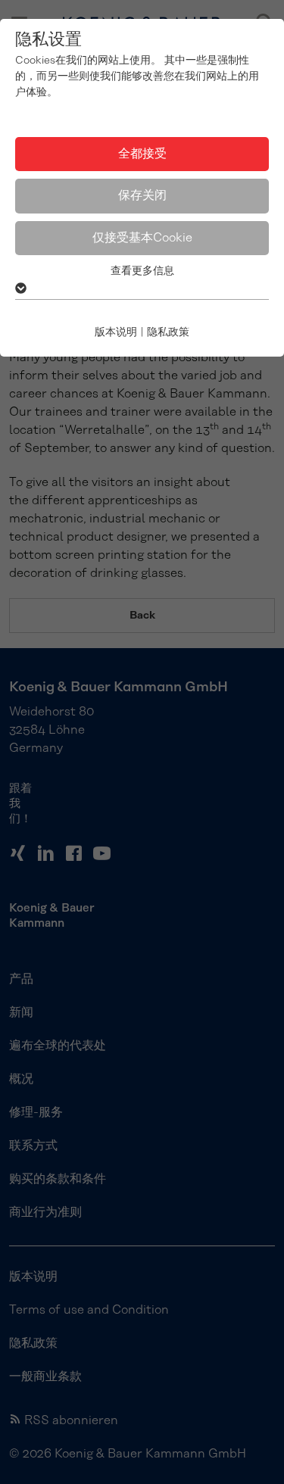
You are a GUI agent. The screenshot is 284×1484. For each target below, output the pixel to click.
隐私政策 (168, 332)
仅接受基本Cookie (142, 238)
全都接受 (142, 154)
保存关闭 (142, 195)
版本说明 (116, 332)
